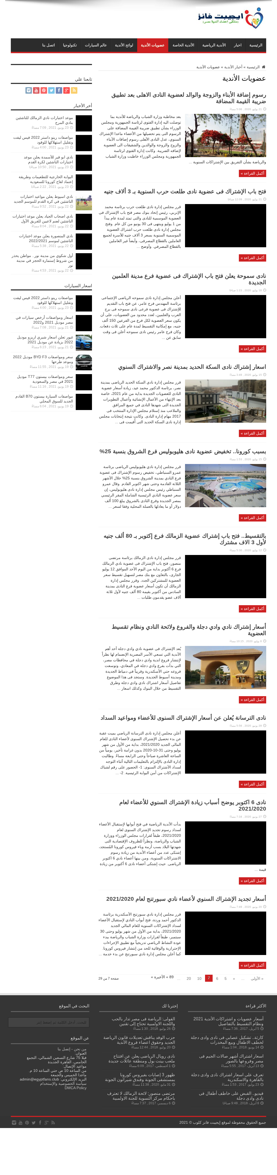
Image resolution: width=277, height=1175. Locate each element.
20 (189, 978)
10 (199, 978)
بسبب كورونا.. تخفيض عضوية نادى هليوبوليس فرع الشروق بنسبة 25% (183, 451)
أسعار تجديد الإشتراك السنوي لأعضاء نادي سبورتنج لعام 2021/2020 (186, 899)
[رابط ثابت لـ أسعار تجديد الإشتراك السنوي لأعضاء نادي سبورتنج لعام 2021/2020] (225, 953)
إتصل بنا (64, 1049)
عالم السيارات (96, 45)
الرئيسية (255, 45)
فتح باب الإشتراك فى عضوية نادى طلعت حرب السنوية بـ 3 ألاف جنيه (185, 191)
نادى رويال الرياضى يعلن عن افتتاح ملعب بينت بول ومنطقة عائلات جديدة (141, 1058)
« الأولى (257, 978)
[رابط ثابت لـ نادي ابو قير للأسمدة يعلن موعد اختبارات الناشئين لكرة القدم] (84, 169)
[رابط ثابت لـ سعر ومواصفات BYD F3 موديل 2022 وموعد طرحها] (84, 369)
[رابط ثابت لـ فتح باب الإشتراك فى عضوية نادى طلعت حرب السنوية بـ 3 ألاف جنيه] (225, 246)
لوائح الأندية (124, 45)
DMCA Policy (76, 1088)
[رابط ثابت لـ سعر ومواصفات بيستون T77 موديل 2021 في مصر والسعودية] (84, 389)
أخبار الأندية (233, 67)
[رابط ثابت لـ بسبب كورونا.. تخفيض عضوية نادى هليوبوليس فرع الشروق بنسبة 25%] (225, 506)
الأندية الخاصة (183, 45)
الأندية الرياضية (214, 45)
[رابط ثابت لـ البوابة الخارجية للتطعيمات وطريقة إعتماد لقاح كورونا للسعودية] (84, 189)
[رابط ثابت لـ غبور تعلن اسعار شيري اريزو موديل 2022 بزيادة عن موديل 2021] (84, 349)
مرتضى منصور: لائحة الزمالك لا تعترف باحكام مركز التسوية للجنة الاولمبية (141, 1095)
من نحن (80, 1049)
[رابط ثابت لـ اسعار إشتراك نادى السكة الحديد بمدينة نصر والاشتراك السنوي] (225, 421)
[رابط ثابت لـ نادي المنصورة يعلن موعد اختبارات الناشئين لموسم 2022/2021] (84, 248)
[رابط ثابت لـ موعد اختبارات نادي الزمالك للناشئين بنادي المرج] (84, 130)
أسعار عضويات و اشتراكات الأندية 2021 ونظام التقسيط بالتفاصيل (228, 1021)
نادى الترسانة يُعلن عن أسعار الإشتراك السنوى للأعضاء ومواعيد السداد (183, 718)
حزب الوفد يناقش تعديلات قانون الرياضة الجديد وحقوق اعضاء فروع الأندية (139, 1040)
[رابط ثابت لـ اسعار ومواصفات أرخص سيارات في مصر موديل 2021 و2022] (84, 330)
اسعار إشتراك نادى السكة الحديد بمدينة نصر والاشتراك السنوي (192, 367)
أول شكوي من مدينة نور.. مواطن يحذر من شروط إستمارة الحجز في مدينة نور (42, 260)
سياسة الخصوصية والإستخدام (63, 1083)
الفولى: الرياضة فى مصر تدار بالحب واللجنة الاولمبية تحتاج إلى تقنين (143, 1021)
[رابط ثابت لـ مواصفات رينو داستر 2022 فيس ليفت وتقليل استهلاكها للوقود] (84, 150)
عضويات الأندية (152, 45)
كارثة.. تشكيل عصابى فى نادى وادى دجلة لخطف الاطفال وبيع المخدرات (227, 1040)
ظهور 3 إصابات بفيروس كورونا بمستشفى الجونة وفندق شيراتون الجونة (140, 1077)
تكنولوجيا (70, 45)
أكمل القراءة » (252, 173)
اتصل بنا (48, 45)
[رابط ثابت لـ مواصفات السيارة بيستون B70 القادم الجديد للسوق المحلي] (84, 409)
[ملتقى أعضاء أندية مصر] (231, 29)
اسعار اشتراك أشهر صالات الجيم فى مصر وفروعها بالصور (231, 1058)
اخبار (238, 45)
